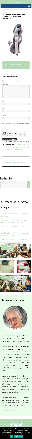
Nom (3, 101)
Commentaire (5, 84)
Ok (11, 436)
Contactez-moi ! (8, 411)
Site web (4, 115)
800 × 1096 (18, 65)
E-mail (4, 108)
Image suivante (13, 10)
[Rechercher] (28, 184)
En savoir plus (18, 436)
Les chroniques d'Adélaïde (13, 2)
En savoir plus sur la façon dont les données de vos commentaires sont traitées (16, 147)
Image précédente (5, 10)
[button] (26, 6)
